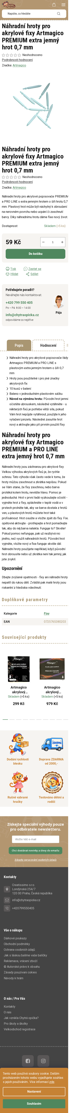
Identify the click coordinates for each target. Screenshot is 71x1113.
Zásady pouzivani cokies (20, 972)
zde (51, 1082)
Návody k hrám (13, 978)
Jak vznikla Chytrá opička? (21, 1018)
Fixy (46, 613)
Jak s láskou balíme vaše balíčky (25, 955)
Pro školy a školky (16, 1023)
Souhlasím (34, 1103)
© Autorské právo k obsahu (22, 966)
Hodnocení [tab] (48, 345)
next (67, 686)
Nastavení (34, 1091)
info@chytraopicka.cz (22, 315)
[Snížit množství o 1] (43, 242)
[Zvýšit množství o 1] (62, 242)
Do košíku (35, 254)
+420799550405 (23, 908)
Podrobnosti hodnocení (17, 182)
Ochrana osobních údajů (19, 949)
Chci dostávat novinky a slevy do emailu (35, 850)
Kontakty (9, 1006)
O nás (7, 1012)
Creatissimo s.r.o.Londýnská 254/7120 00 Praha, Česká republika (32, 889)
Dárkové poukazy (15, 938)
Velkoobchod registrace (19, 1029)
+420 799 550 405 (19, 303)
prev (4, 686)
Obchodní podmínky (17, 944)
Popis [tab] (19, 345)
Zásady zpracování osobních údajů (35, 859)
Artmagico (19, 187)
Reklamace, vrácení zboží (20, 961)
